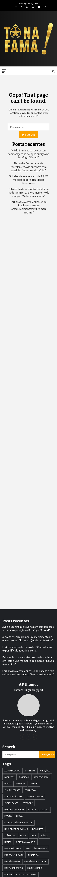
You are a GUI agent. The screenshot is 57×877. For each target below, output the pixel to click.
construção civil (13, 796)
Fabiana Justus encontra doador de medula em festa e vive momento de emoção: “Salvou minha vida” (28, 192)
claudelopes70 (12, 790)
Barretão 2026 (41, 777)
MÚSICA (44, 835)
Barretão (24, 777)
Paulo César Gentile (36, 848)
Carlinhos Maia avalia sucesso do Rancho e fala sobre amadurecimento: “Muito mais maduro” (28, 207)
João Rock (10, 835)
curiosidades (11, 803)
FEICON (19, 816)
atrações (45, 770)
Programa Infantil (14, 855)
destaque (28, 803)
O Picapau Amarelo (25, 842)
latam (23, 835)
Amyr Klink (30, 770)
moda (33, 835)
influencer (37, 829)
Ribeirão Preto (12, 861)
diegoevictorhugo (14, 809)
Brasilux (20, 783)
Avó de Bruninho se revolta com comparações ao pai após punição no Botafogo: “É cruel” (28, 154)
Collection (30, 790)
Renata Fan (33, 855)
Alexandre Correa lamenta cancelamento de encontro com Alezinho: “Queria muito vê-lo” (28, 167)
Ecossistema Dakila (38, 809)
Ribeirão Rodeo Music (35, 861)
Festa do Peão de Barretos (18, 822)
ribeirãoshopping (13, 868)
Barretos (9, 777)
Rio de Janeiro (34, 868)
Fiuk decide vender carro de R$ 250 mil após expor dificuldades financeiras (28, 180)
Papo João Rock (12, 848)
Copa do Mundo (35, 796)
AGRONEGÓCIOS (12, 770)
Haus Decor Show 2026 (16, 829)
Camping (34, 783)
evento (8, 816)
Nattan (7, 842)
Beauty (8, 783)
